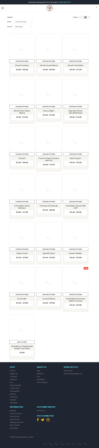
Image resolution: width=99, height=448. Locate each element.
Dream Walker (75, 253)
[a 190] (75, 48)
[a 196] (22, 93)
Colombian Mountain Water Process (75, 300)
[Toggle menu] (2, 8)
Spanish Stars (49, 253)
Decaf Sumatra (22, 65)
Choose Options (22, 61)
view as (75, 17)
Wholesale (13, 403)
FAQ (38, 377)
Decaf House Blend (49, 65)
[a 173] (80, 17)
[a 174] (83, 17)
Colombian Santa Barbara (22, 207)
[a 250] (22, 236)
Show (9, 22)
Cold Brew (13, 377)
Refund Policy (14, 419)
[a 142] (49, 8)
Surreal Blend (49, 299)
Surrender (22, 299)
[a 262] (75, 236)
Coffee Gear (14, 388)
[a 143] (89, 8)
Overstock (13, 379)
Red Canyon (75, 158)
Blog (38, 371)
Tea (11, 382)
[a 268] (22, 281)
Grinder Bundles (15, 385)
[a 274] (48, 281)
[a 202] (48, 93)
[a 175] (85, 17)
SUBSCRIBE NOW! (65, 2)
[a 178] (22, 48)
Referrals (40, 374)
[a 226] (75, 141)
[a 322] (42, 420)
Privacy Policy (14, 416)
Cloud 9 (22, 158)
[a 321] (38, 420)
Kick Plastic (41, 379)
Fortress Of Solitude (49, 206)
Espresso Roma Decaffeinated (75, 112)
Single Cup (13, 374)
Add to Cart (22, 342)
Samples (13, 400)
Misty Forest (22, 253)
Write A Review (42, 382)
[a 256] (48, 236)
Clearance (13, 397)
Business (13, 394)
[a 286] (22, 329)
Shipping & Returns (16, 422)
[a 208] (75, 93)
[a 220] (48, 141)
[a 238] (48, 188)
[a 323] (48, 420)
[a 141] (10, 8)
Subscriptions (15, 391)
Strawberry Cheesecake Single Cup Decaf (22, 347)
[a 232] (22, 188)
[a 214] (22, 141)
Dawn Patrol (68, 371)
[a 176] (88, 17)
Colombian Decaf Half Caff (75, 207)
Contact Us (41, 411)
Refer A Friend (15, 425)
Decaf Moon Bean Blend (22, 112)
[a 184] (48, 48)
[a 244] (75, 188)
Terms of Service (16, 414)
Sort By (9, 26)
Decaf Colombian (75, 65)
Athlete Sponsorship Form (73, 374)
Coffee (12, 371)
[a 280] (75, 281)
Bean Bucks (14, 428)
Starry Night (48, 111)
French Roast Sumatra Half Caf (48, 159)
